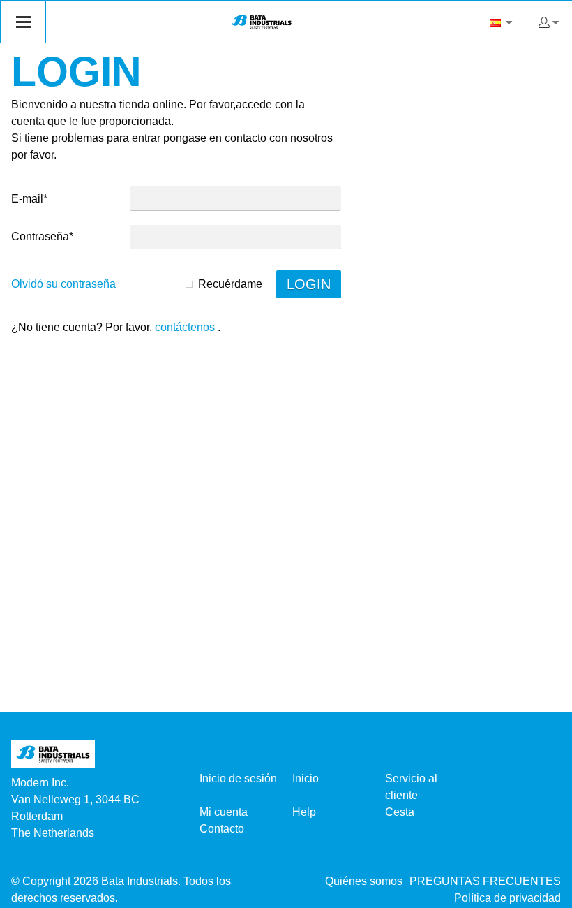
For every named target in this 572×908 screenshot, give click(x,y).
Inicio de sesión (238, 778)
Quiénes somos (363, 881)
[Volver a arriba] (542, 892)
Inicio (305, 778)
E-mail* (29, 199)
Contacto (222, 829)
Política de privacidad (507, 898)
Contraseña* (42, 236)
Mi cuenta (224, 812)
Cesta (399, 812)
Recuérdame (230, 284)
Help (304, 812)
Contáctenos (185, 327)
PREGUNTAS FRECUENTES (485, 881)
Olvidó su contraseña (63, 284)
